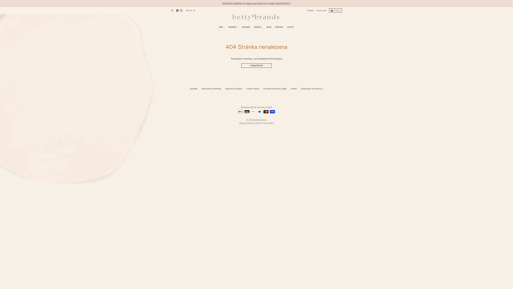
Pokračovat (256, 65)
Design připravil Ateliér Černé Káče (256, 123)
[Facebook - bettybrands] (178, 10)
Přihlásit (310, 10)
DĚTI (221, 27)
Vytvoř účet (321, 10)
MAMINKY (232, 27)
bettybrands (260, 120)
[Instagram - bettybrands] (182, 10)
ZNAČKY (257, 27)
